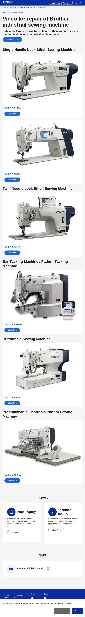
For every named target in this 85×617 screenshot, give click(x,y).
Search (77, 3)
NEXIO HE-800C (12, 397)
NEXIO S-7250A (12, 108)
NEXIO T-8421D (12, 247)
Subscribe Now (12, 39)
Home (4, 7)
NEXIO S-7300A (12, 174)
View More (12, 114)
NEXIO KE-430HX (13, 324)
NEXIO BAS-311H (13, 475)
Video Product (42, 7)
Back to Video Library (14, 12)
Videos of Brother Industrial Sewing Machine (22, 7)
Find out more (62, 611)
